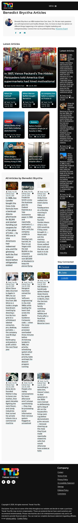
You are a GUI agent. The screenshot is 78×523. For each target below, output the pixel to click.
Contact (60, 472)
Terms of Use (62, 476)
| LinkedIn (64, 278)
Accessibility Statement (66, 483)
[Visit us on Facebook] (3, 482)
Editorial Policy (63, 490)
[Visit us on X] (8, 482)
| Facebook (65, 267)
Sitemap (61, 487)
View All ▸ (63, 253)
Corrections (62, 494)
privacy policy (11, 518)
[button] (51, 6)
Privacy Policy (63, 479)
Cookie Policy (22, 518)
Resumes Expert (62, 29)
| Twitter (64, 272)
